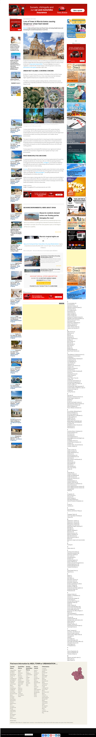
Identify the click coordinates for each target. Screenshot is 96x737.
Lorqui (35, 685)
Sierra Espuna (21, 695)
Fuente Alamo (21, 681)
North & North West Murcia (29, 668)
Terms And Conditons (72, 734)
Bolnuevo (20, 675)
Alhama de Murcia (20, 673)
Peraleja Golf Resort (37, 693)
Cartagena (46, 162)
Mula (27, 684)
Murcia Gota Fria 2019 (48, 722)
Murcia (25, 28)
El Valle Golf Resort (36, 679)
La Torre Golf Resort (13, 684)
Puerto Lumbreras (20, 693)
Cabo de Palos (13, 670)
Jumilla (27, 681)
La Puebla (12, 682)
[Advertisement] (44, 317)
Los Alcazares (13, 688)
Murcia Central (36, 667)
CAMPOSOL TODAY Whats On (16, 722)
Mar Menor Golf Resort (13, 694)
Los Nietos (12, 691)
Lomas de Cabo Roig (45, 712)
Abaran (35, 671)
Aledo (19, 671)
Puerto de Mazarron (20, 690)
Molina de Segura (40, 172)
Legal (83, 734)
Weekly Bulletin (70, 722)
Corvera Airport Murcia (39, 722)
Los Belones (12, 689)
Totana (19, 696)
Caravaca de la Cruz (29, 675)
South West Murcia (21, 667)
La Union (12, 686)
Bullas (27, 671)
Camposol (20, 677)
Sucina (35, 696)
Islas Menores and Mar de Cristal (13, 676)
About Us (86, 734)
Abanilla (35, 670)
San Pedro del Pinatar (13, 708)
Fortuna (27, 680)
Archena (36, 674)
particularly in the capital (29, 67)
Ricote (35, 695)
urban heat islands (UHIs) (36, 64)
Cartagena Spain (26, 722)
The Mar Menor (12, 667)
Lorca (25, 169)
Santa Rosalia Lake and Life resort (13, 712)
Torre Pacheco (13, 718)
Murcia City (36, 691)
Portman (12, 702)
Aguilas (19, 670)
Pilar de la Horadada (12, 697)
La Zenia (44, 710)
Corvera (35, 677)
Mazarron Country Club (45, 695)
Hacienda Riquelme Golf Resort (37, 683)
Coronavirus (32, 722)
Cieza (27, 678)
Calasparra (28, 673)
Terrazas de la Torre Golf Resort (13, 716)
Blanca (35, 675)
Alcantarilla (36, 673)
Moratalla (28, 683)
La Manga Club (13, 678)
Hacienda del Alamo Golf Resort (21, 684)
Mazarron (20, 688)
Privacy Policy (79, 734)
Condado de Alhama (20, 679)
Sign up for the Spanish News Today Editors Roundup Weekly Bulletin (41, 244)
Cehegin (28, 677)
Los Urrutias (12, 692)
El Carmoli (12, 673)
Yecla (27, 685)
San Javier (12, 706)
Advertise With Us (92, 734)
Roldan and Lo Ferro (13, 704)
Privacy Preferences (28, 734)
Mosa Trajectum (37, 689)
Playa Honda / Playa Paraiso (13, 700)
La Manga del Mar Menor (13, 680)
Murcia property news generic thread (59, 722)
